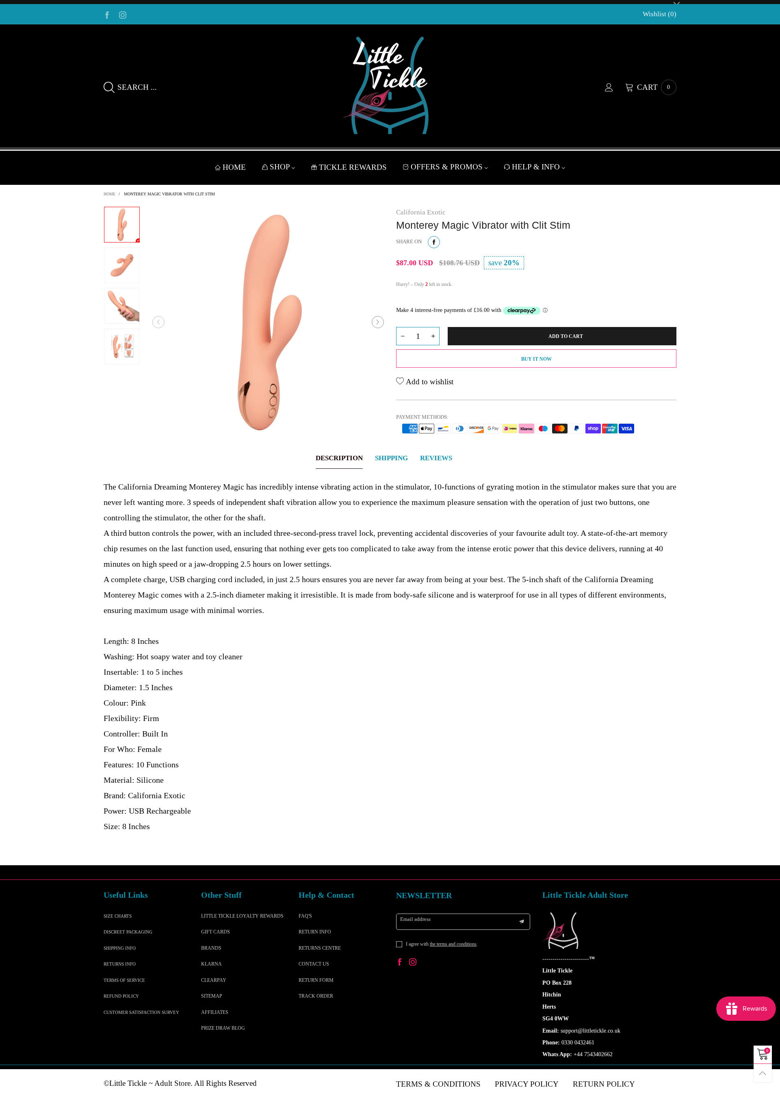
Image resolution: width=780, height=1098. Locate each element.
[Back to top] (763, 1073)
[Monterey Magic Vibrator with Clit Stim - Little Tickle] (268, 322)
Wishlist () (659, 14)
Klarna (211, 964)
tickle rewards (353, 167)
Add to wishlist (428, 381)
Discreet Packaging (128, 931)
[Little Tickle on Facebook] (399, 963)
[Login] (615, 87)
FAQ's (305, 916)
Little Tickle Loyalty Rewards (242, 916)
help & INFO (537, 166)
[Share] (434, 242)
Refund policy (121, 996)
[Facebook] (107, 14)
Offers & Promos (448, 166)
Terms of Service (124, 980)
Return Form (316, 980)
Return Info (315, 932)
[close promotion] (676, 2)
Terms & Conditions (438, 1084)
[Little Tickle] (390, 85)
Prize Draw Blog (223, 1028)
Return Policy (604, 1084)
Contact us (314, 964)
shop (281, 166)
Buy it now (536, 359)
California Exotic (421, 212)
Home (234, 167)
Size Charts (118, 916)
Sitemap (211, 996)
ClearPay (213, 980)
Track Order (316, 996)
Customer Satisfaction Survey (141, 1012)
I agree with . (442, 944)
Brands (211, 948)
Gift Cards (215, 932)
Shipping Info (120, 948)
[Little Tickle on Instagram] (412, 963)
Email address (415, 919)
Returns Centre (320, 948)
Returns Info (120, 964)
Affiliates (214, 1012)
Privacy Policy (527, 1084)
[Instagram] (122, 14)
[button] (158, 322)
